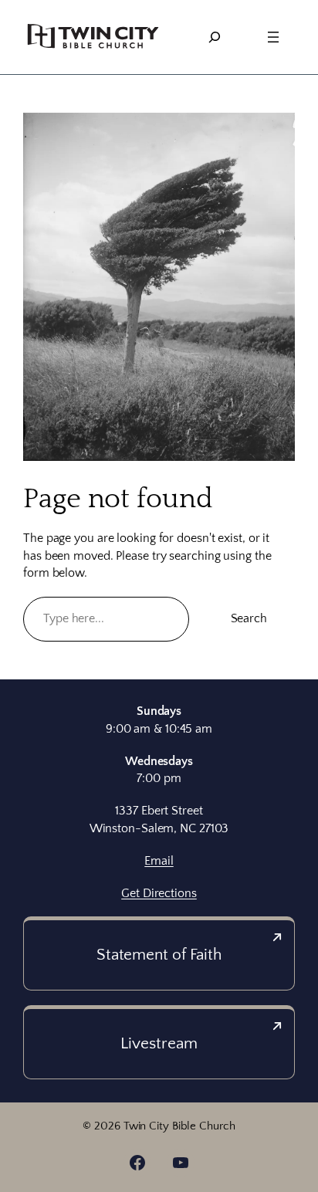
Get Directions (159, 893)
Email (159, 861)
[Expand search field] (215, 37)
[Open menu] (273, 37)
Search (249, 618)
